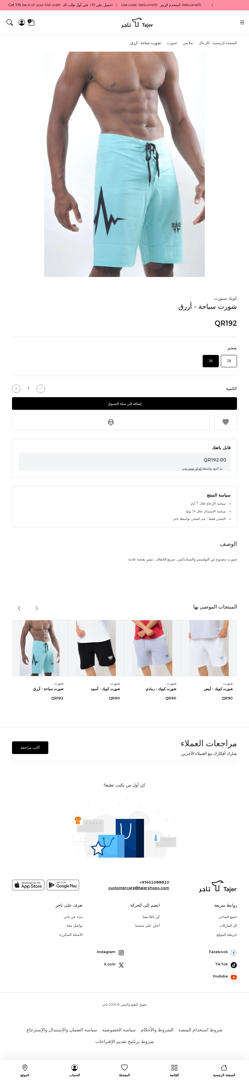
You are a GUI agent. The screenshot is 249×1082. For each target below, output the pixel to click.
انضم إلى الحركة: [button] (144, 905)
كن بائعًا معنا (151, 916)
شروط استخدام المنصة (200, 1030)
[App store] (28, 885)
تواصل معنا (75, 925)
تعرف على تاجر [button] (69, 905)
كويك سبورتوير (192, 468)
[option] (124, 164)
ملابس (188, 43)
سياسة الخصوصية (119, 1030)
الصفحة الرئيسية (225, 43)
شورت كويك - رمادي (161, 688)
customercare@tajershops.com (138, 888)
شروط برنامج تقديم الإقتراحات (124, 1041)
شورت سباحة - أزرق (48, 688)
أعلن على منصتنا (147, 925)
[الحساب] (21, 22)
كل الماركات (228, 925)
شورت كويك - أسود (105, 688)
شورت (171, 43)
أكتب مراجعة (30, 747)
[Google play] (63, 885)
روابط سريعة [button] (225, 905)
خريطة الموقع (227, 934)
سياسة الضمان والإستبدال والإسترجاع (62, 1030)
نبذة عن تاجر (73, 916)
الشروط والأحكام (157, 1030)
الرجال (203, 43)
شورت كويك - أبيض (218, 688)
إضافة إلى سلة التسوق (124, 403)
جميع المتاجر (228, 916)
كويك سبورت (225, 298)
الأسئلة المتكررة (71, 934)
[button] (9, 22)
